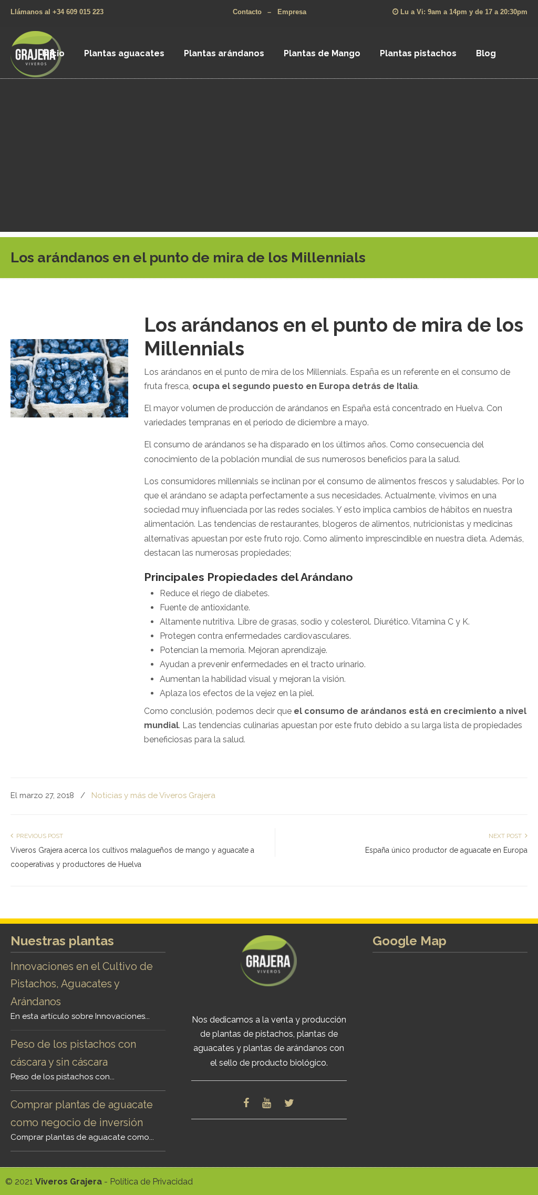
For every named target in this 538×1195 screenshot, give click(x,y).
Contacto (247, 12)
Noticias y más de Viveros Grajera (153, 795)
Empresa (291, 12)
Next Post (507, 836)
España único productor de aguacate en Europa (446, 850)
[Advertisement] (269, 158)
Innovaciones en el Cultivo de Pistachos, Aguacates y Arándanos (82, 984)
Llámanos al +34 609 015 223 (57, 12)
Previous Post (38, 836)
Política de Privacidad (151, 1182)
